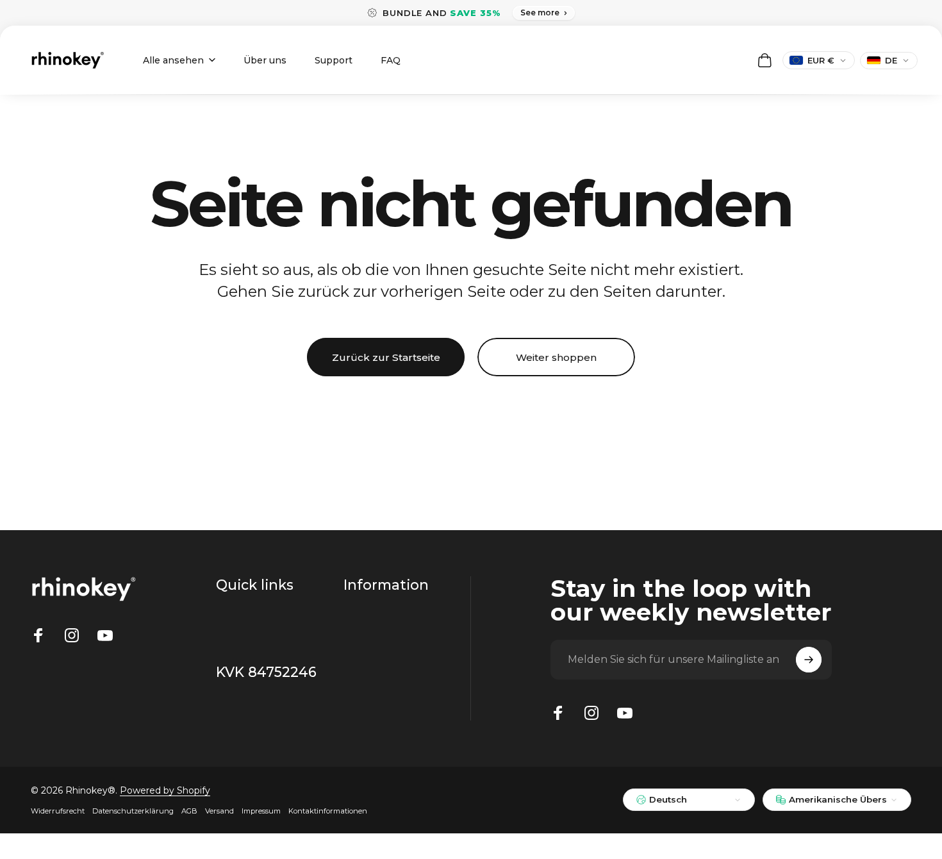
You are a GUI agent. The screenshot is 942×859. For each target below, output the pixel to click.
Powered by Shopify (165, 790)
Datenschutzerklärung (133, 810)
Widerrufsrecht (58, 810)
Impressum (261, 810)
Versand (219, 810)
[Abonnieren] (809, 659)
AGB (189, 810)
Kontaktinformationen (327, 810)
